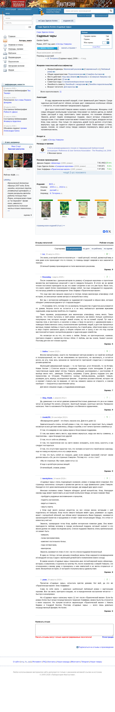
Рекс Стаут (16, 146)
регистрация (10, 9)
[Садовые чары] (46, 217)
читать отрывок (47, 48)
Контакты (52, 662)
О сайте (16, 662)
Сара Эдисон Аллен (45, 32)
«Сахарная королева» (64, 166)
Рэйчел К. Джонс (11, 112)
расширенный (101, 15)
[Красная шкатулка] (18, 167)
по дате (86, 249)
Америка (83, 77)
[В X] (110, 231)
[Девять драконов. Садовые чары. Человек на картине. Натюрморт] (64, 214)
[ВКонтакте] (104, 231)
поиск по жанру (84, 15)
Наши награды (63, 662)
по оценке (108, 249)
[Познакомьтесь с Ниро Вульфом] (27, 167)
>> (9, 211)
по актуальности (74, 249)
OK (28, 27)
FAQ (44, 662)
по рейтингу (97, 249)
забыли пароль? (25, 9)
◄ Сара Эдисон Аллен (48, 21)
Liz (43, 254)
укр (29, 662)
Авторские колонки (16, 66)
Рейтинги (12, 53)
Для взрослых (70, 87)
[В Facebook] (107, 231)
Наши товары (96, 662)
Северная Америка (99, 77)
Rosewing (46, 277)
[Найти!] (111, 11)
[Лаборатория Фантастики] (41, 12)
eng (22, 662)
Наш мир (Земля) (69, 77)
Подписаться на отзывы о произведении (96, 647)
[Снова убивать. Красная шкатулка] (8, 167)
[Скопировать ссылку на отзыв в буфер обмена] (41, 254)
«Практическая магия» (60, 169)
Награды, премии (15, 49)
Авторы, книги (25, 41)
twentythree (47, 478)
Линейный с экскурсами (75, 84)
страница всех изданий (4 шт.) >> (51, 226)
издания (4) (68, 21)
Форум (11, 70)
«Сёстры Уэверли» (64, 44)
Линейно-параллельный (99, 84)
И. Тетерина (53, 58)
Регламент (36, 662)
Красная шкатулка (16, 149)
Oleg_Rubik (47, 398)
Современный (91, 69)
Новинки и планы (15, 45)
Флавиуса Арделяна (12, 121)
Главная (11, 36)
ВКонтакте (75, 662)
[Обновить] (30, 148)
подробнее (96, 47)
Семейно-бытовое (94, 74)
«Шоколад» (55, 163)
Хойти (45, 351)
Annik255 (46, 417)
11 (61, 92)
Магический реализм (72, 69)
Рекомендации (14, 57)
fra (26, 662)
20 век (65, 79)
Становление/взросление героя (76, 82)
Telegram (85, 662)
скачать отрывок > (69, 48)
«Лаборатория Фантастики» (63, 675)
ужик (44, 580)
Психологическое (75, 74)
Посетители (13, 62)
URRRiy (7, 180)
